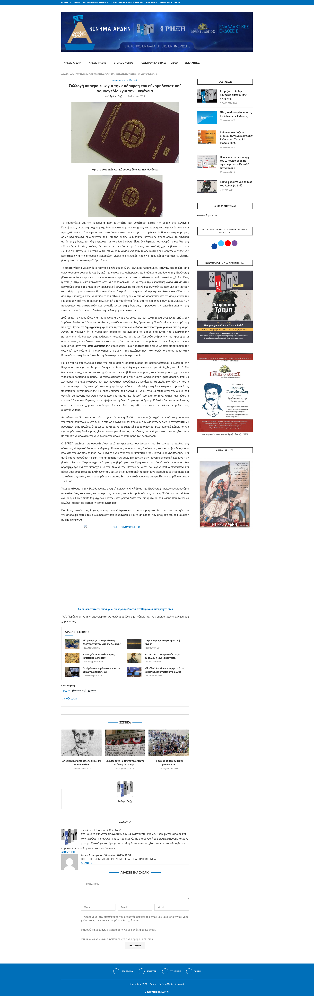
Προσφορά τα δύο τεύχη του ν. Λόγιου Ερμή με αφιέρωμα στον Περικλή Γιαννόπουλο (234, 163)
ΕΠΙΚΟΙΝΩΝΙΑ (151, 2)
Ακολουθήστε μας (207, 215)
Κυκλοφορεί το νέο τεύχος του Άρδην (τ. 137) (236, 183)
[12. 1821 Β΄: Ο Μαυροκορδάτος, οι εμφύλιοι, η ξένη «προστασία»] (134, 658)
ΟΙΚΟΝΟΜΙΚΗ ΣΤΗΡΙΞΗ (170, 2)
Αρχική (64, 74)
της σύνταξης (69, 698)
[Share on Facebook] (122, 710)
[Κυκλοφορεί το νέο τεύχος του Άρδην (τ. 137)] (207, 186)
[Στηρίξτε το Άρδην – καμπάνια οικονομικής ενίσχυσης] (207, 96)
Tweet (66, 691)
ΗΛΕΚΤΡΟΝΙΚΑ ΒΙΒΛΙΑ (153, 62)
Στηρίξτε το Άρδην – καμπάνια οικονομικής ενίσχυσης (233, 95)
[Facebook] (245, 2)
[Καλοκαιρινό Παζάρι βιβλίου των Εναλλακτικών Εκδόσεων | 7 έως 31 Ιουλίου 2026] (207, 137)
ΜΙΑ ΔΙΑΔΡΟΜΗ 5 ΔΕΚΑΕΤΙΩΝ (95, 2)
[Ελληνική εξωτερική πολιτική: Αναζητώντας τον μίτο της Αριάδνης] (72, 644)
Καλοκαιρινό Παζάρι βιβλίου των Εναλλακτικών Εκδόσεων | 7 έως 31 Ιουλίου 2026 (236, 138)
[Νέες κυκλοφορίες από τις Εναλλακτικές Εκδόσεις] (207, 117)
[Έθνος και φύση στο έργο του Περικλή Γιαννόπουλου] (81, 743)
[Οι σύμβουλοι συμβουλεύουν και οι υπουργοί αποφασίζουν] (72, 672)
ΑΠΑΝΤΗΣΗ (68, 852)
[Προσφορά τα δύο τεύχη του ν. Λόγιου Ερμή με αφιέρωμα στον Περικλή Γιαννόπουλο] (207, 162)
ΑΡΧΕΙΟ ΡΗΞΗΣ (97, 62)
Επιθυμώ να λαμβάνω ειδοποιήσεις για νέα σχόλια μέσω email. (118, 929)
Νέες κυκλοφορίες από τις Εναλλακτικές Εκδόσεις (236, 114)
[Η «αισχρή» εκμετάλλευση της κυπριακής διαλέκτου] (72, 658)
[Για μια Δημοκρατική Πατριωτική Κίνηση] (134, 644)
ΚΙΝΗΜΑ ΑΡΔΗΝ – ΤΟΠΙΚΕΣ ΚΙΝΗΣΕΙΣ (127, 2)
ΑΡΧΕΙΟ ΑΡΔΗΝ (72, 62)
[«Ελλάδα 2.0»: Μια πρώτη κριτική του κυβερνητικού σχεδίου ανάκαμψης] (134, 672)
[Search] (251, 63)
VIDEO (174, 62)
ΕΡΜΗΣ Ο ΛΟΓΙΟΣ (123, 62)
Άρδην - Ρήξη (116, 96)
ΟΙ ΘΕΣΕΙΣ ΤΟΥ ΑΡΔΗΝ (70, 2)
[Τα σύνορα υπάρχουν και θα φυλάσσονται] (168, 743)
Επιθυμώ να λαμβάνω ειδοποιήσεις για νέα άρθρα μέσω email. (118, 939)
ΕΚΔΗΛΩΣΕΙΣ (192, 62)
